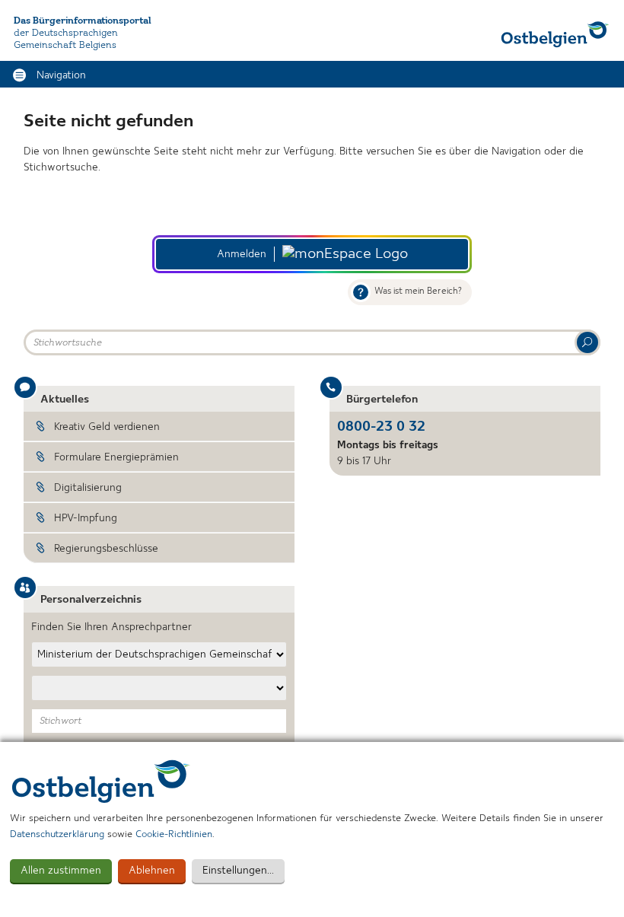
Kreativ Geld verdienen (107, 427)
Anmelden (241, 254)
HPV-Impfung (85, 518)
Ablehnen (152, 870)
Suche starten (587, 342)
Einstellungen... (238, 870)
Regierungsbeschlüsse (106, 548)
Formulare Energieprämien (116, 457)
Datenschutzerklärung (57, 834)
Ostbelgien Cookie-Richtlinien (101, 781)
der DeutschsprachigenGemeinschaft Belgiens (66, 39)
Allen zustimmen (61, 870)
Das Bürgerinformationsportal (82, 21)
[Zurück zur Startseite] (555, 34)
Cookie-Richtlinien (173, 834)
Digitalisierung (88, 487)
